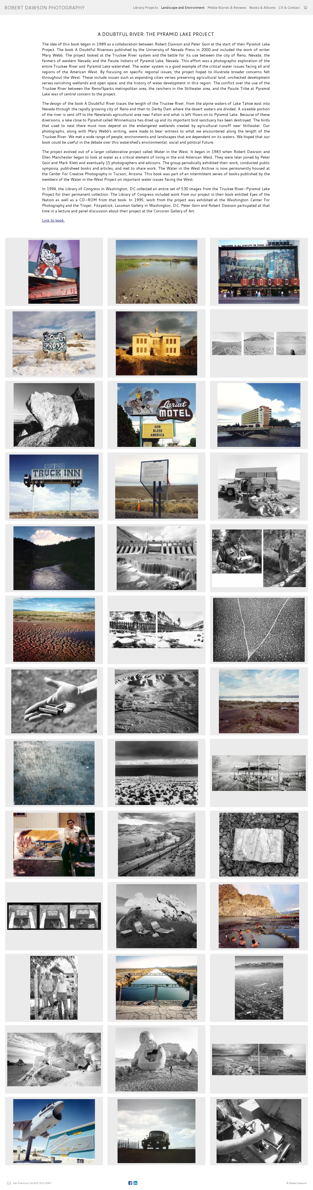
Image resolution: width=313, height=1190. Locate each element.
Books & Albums (262, 7)
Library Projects (145, 7)
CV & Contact (289, 7)
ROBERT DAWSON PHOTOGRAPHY (44, 7)
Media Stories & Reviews (227, 7)
